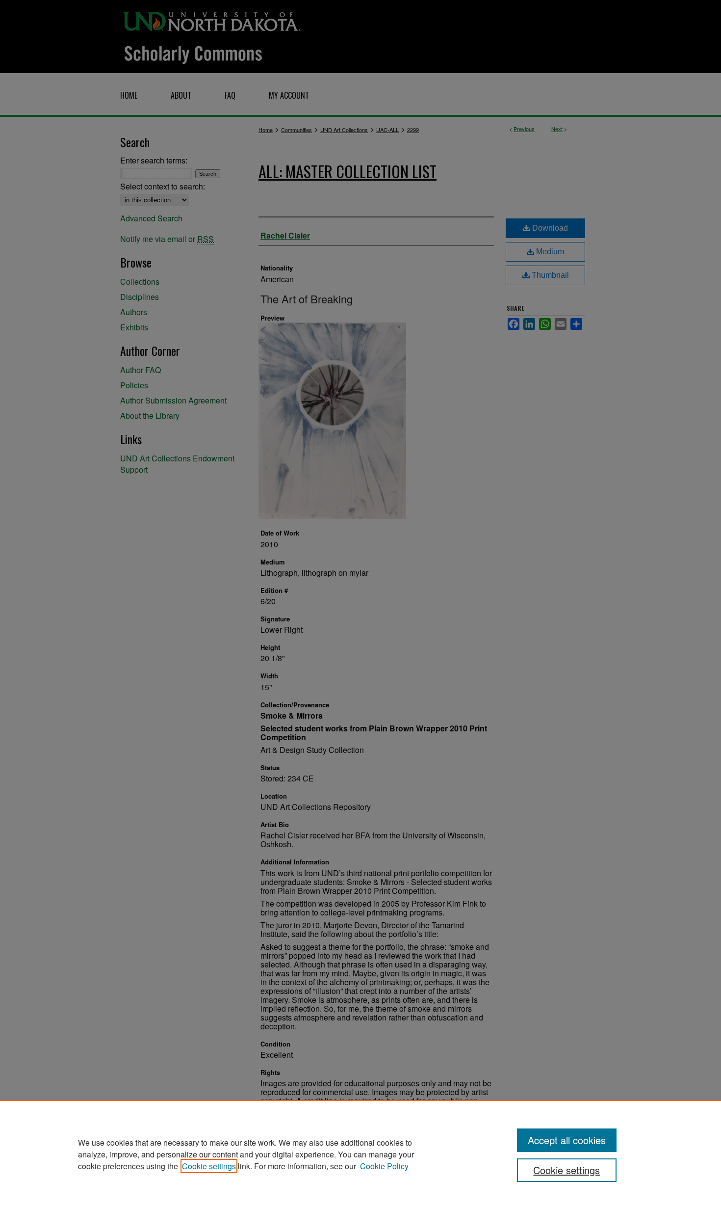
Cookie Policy (384, 1166)
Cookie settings (209, 1166)
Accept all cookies (567, 1140)
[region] (360, 1154)
